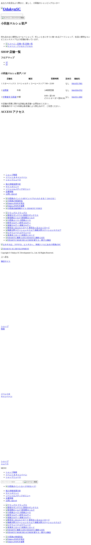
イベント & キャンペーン (16, 177)
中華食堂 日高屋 (9, 97)
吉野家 (5, 90)
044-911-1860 (77, 97)
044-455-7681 (77, 84)
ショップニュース (13, 180)
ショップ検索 (11, 175)
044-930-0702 (77, 90)
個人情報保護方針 (13, 184)
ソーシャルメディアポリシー (18, 189)
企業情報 (9, 192)
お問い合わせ (11, 194)
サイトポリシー (12, 187)
